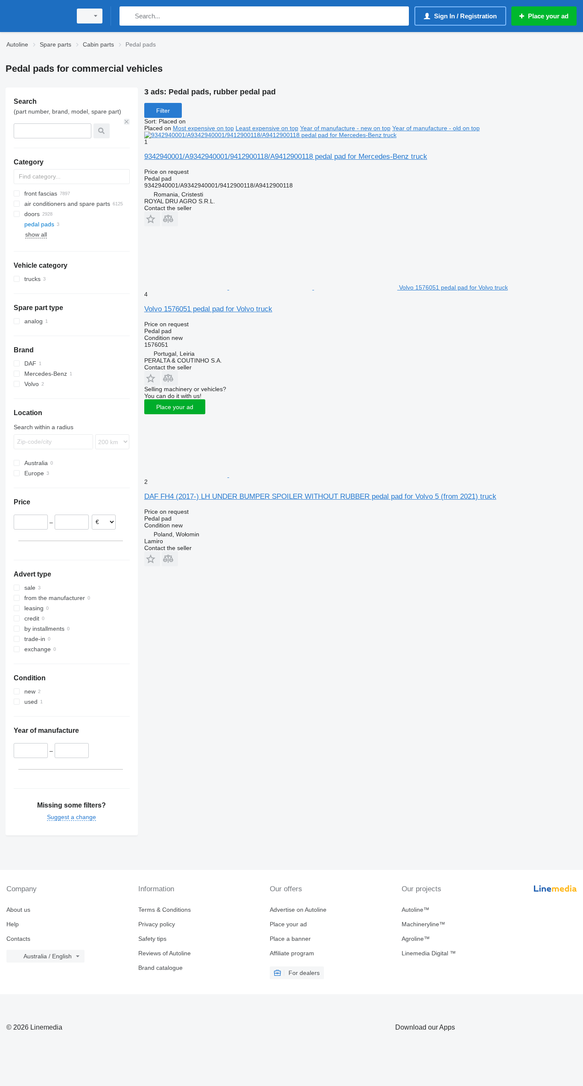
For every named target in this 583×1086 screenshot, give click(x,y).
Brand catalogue (160, 967)
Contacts (18, 938)
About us (18, 909)
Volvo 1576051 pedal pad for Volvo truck (208, 309)
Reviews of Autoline (164, 953)
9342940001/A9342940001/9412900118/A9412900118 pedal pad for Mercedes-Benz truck (285, 156)
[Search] (127, 16)
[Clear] (127, 122)
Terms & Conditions (164, 909)
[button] (152, 218)
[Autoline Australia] (36, 16)
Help (12, 924)
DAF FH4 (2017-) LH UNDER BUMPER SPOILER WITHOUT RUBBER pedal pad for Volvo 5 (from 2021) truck (320, 496)
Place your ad (174, 407)
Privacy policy (156, 924)
